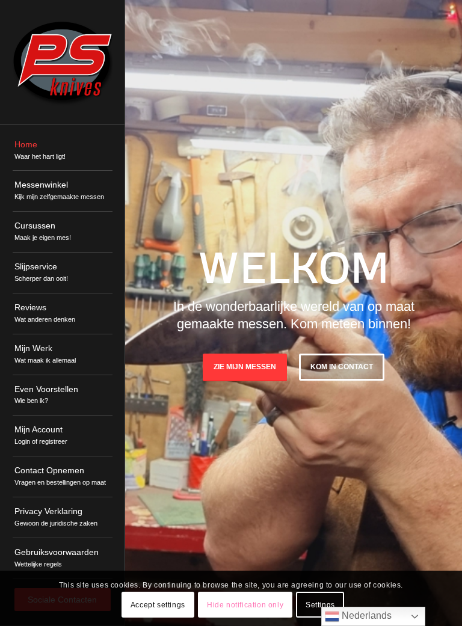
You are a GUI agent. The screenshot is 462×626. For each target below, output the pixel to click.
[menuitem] (62, 150)
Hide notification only (245, 605)
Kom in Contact (341, 367)
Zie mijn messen (245, 367)
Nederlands (365, 615)
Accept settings (158, 605)
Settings (320, 605)
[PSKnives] (62, 62)
